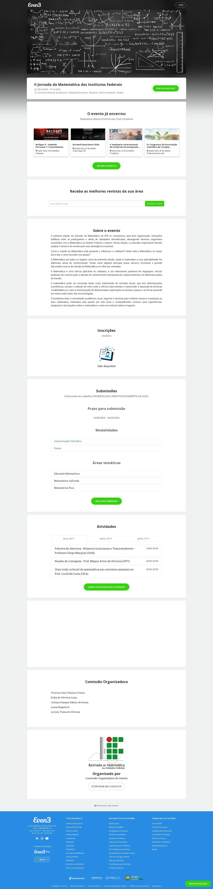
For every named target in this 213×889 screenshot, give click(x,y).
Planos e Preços (159, 838)
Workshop (70, 849)
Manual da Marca (77, 886)
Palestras (70, 860)
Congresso (70, 838)
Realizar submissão (106, 501)
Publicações (114, 823)
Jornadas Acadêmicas (75, 853)
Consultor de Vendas (161, 834)
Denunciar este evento (108, 805)
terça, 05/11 (68, 538)
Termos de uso (94, 886)
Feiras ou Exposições (75, 868)
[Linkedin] (37, 839)
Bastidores (156, 886)
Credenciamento (116, 868)
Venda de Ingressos (117, 834)
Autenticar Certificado (161, 842)
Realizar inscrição (165, 88)
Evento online (72, 831)
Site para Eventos (116, 860)
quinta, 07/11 (143, 538)
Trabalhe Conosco (59, 886)
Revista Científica (116, 827)
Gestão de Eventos (117, 838)
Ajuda (154, 849)
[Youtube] (47, 839)
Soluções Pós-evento (118, 842)
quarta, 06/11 (106, 538)
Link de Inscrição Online (119, 856)
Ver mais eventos (106, 165)
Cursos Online (72, 856)
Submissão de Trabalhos (119, 845)
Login (181, 5)
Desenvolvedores (159, 845)
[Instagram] (42, 839)
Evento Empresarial (74, 823)
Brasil (42, 859)
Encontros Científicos (75, 864)
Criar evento (157, 823)
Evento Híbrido (72, 834)
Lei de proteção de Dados (115, 886)
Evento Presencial (73, 827)
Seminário (70, 845)
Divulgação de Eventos (118, 831)
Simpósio (70, 842)
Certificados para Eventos (120, 864)
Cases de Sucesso (159, 827)
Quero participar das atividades (106, 587)
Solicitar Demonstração (162, 831)
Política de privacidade (139, 886)
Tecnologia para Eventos (119, 849)
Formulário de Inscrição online (122, 853)
